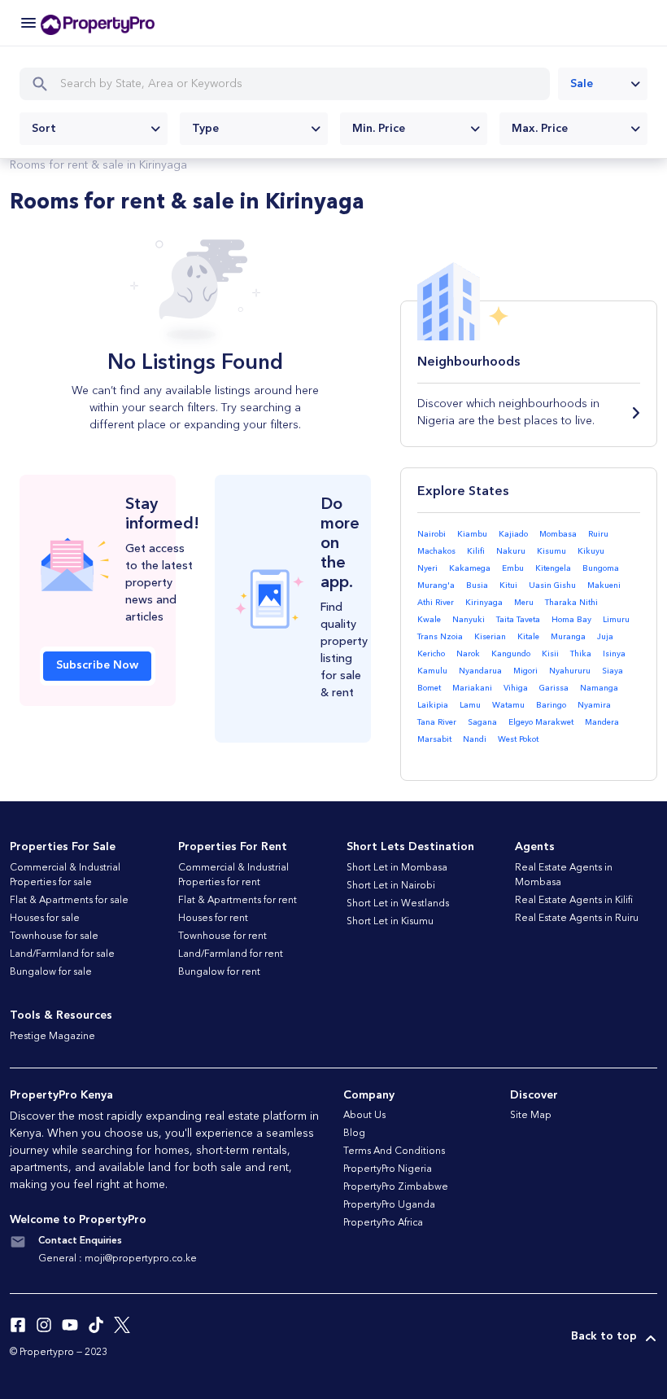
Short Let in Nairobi (391, 886)
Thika (580, 654)
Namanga (599, 688)
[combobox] (602, 84)
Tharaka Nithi (571, 603)
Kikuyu (591, 551)
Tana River (436, 722)
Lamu (470, 705)
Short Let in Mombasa (397, 868)
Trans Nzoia (440, 637)
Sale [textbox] (581, 84)
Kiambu (472, 534)
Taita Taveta (518, 620)
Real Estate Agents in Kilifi (574, 901)
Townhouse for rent (222, 936)
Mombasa (558, 534)
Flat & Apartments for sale (69, 901)
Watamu (508, 705)
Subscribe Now (97, 665)
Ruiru (598, 534)
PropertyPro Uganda (389, 1205)
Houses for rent (213, 918)
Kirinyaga (484, 603)
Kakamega (469, 568)
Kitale (528, 637)
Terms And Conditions (394, 1151)
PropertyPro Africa (383, 1223)
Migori (525, 671)
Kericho (431, 654)
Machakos (436, 551)
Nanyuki (468, 620)
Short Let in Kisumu (390, 922)
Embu (513, 568)
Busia (477, 585)
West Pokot (518, 739)
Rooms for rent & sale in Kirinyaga (98, 165)
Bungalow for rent (219, 972)
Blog (354, 1133)
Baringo (551, 705)
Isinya (614, 654)
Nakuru (510, 551)
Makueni (604, 585)
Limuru (616, 620)
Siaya (612, 671)
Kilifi (476, 551)
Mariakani (472, 688)
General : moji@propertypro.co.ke (117, 1259)
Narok (468, 654)
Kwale (429, 620)
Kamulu (432, 671)
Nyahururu (570, 671)
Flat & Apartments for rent (237, 901)
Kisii (550, 654)
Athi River (435, 603)
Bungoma (600, 568)
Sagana (482, 722)
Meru (524, 603)
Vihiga (516, 688)
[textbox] (94, 128)
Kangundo (510, 654)
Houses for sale (45, 918)
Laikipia (432, 705)
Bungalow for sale (51, 972)
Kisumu (551, 551)
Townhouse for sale (54, 936)
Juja (605, 637)
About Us (364, 1116)
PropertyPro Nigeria (387, 1169)
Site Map (530, 1116)
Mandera (602, 722)
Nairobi (431, 534)
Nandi (474, 739)
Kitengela (553, 568)
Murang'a (436, 585)
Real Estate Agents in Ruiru (577, 918)
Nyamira (594, 705)
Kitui (508, 585)
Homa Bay (571, 620)
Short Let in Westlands (398, 904)
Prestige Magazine (52, 1037)
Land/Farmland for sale (62, 954)
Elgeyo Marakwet (540, 722)
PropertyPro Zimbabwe (395, 1187)
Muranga (568, 637)
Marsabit (434, 739)
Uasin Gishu (552, 585)
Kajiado (513, 534)
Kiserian (490, 637)
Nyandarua (480, 671)
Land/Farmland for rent (230, 954)
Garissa (554, 688)
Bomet (429, 688)
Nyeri (427, 568)
